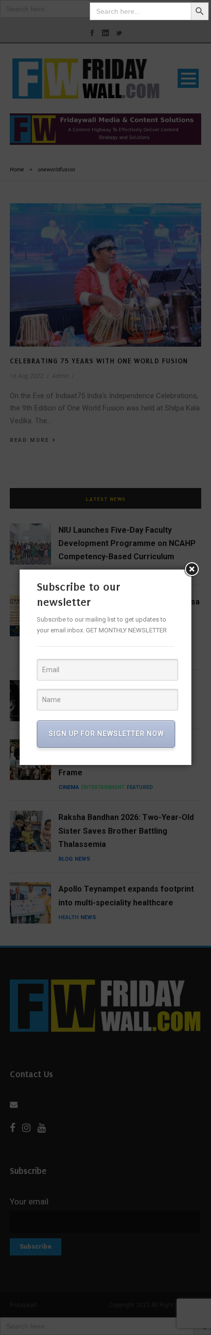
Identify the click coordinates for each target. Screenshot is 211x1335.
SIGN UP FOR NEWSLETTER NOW (106, 733)
